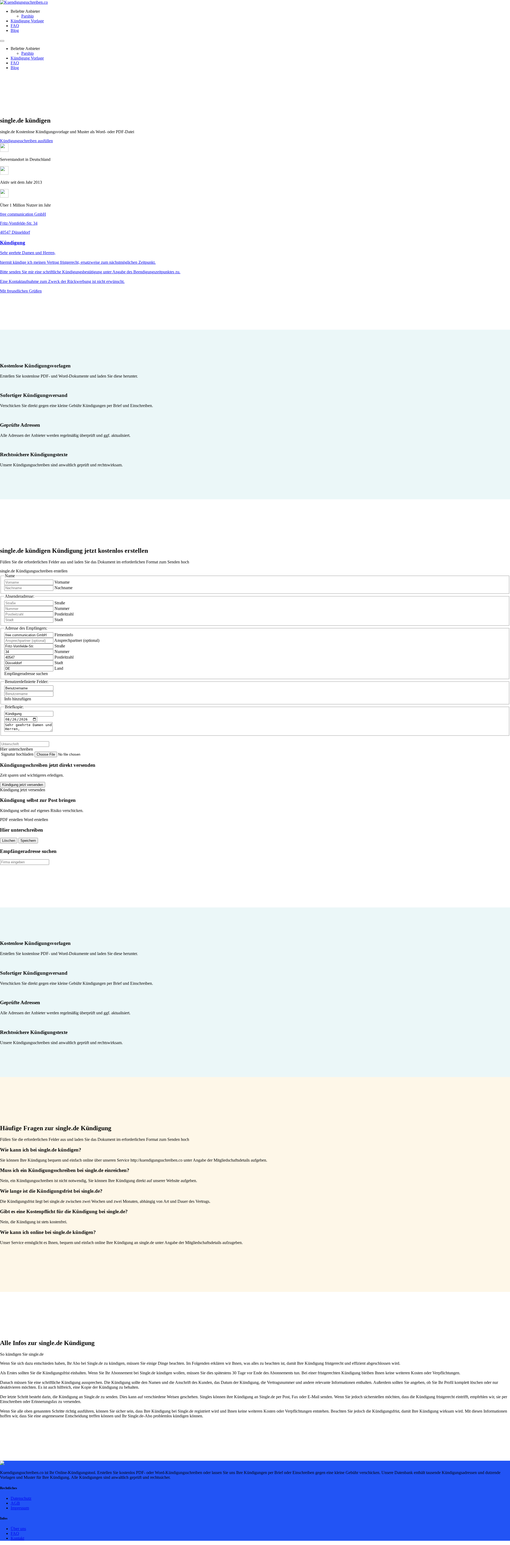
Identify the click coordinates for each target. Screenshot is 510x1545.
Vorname (62, 582)
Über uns (18, 1528)
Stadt (58, 619)
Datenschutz (21, 1498)
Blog (15, 30)
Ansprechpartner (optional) (76, 640)
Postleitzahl (64, 614)
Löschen (8, 841)
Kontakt (17, 1538)
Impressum (20, 1508)
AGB (15, 1503)
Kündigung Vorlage (27, 21)
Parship (27, 16)
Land (58, 668)
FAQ (15, 25)
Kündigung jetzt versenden (22, 785)
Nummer (61, 608)
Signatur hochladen (18, 754)
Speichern (28, 841)
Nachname (63, 587)
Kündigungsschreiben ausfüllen (26, 141)
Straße (59, 603)
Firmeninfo (63, 635)
